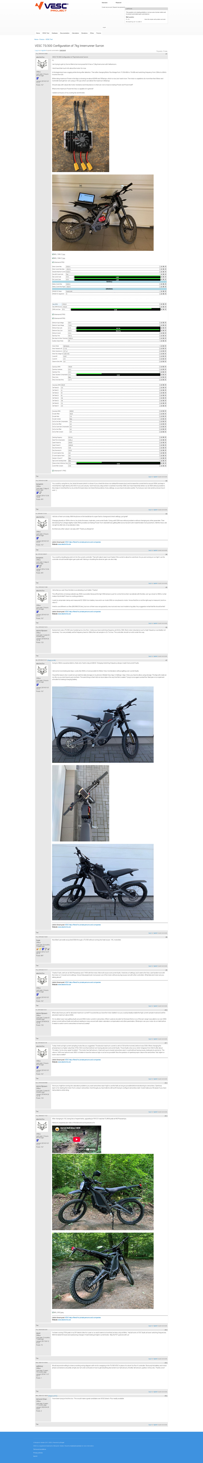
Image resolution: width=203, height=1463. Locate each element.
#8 (166, 937)
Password (119, 2)
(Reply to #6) (51, 660)
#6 (166, 627)
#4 (166, 554)
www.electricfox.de (64, 544)
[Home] (52, 7)
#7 (166, 660)
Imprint (35, 1456)
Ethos (92, 33)
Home (38, 33)
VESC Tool (45, 33)
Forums (98, 33)
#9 (166, 970)
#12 (166, 1083)
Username (105, 2)
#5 (166, 587)
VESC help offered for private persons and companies (83, 542)
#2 (166, 481)
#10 (166, 1010)
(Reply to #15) (52, 1396)
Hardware (55, 33)
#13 (166, 1116)
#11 (166, 1043)
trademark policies (75, 1446)
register (43, 50)
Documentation (64, 33)
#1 (166, 54)
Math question (130, 17)
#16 (166, 1396)
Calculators (75, 33)
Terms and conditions (39, 1449)
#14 (166, 1330)
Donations (84, 33)
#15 (166, 1363)
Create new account (107, 7)
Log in (37, 50)
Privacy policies (38, 1453)
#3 (166, 514)
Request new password (119, 7)
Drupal (62, 1442)
